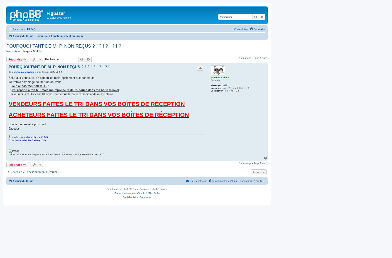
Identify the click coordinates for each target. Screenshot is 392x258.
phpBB (126, 189)
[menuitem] (31, 29)
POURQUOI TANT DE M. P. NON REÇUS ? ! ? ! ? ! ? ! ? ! (65, 45)
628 (225, 85)
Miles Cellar (154, 193)
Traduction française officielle (130, 193)
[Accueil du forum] (27, 14)
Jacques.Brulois (32, 51)
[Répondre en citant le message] (200, 68)
